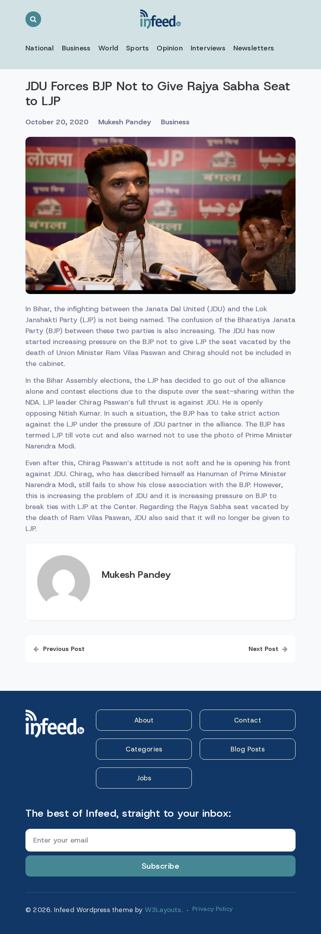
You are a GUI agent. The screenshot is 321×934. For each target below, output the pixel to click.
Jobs (144, 778)
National (39, 48)
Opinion (169, 48)
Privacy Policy (212, 909)
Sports (137, 48)
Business (76, 48)
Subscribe (161, 866)
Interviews (208, 48)
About (144, 720)
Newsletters (253, 48)
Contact (247, 720)
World (108, 48)
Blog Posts (248, 749)
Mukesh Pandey (124, 122)
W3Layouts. (164, 909)
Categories (144, 749)
